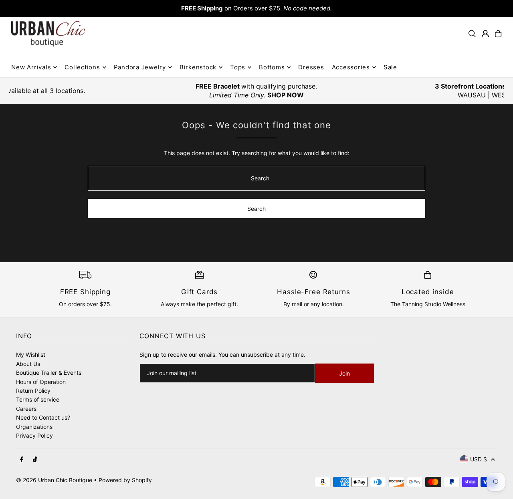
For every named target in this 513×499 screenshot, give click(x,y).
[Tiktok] (35, 460)
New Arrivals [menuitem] (31, 67)
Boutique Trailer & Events (48, 372)
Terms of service (37, 399)
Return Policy (33, 390)
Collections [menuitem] (82, 67)
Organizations (34, 426)
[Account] (485, 33)
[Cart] (498, 33)
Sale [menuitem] (390, 67)
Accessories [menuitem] (351, 67)
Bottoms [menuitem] (272, 67)
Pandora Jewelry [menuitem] (140, 67)
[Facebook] (21, 460)
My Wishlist (30, 354)
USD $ (478, 459)
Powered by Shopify (125, 480)
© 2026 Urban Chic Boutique (54, 480)
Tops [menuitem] (237, 67)
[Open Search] (472, 33)
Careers (26, 408)
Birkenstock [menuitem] (198, 67)
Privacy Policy (34, 435)
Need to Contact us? (43, 417)
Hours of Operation (41, 381)
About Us (28, 363)
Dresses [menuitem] (311, 67)
